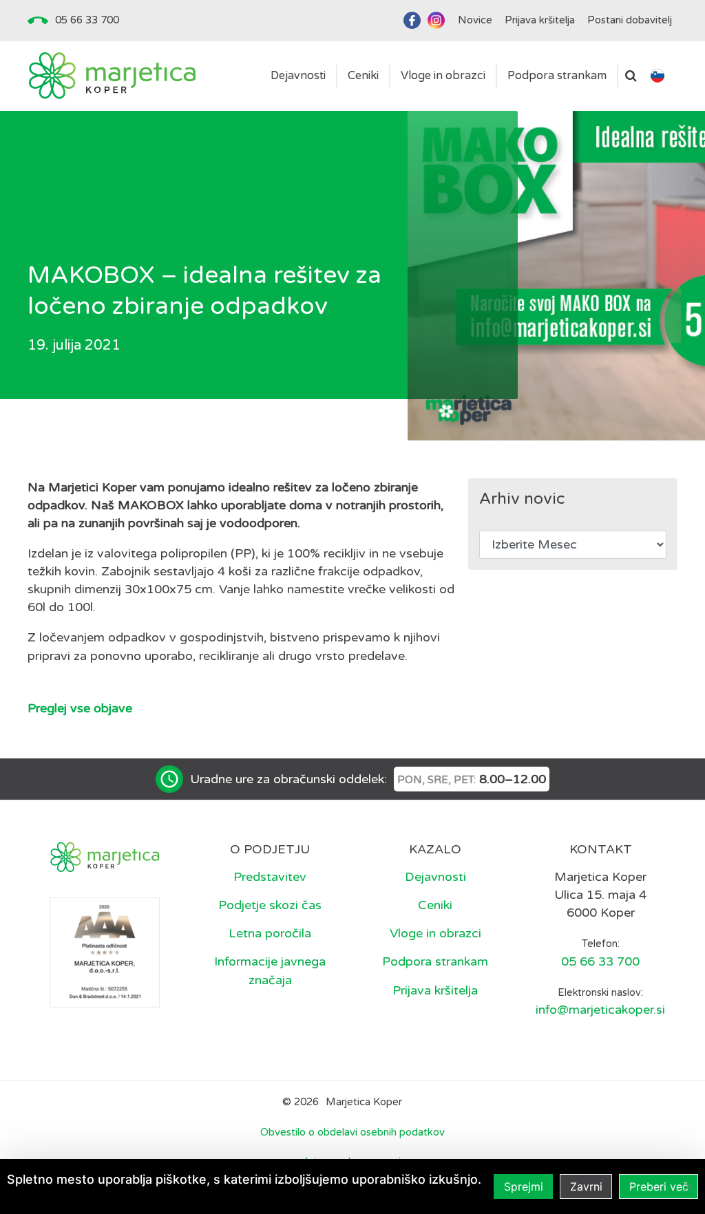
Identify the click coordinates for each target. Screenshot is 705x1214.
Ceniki (435, 905)
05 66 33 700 (87, 20)
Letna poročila (270, 933)
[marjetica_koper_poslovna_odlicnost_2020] (105, 951)
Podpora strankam (435, 961)
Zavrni (586, 1186)
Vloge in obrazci (435, 933)
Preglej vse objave (80, 708)
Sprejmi (523, 1186)
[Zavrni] (688, 1186)
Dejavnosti (435, 876)
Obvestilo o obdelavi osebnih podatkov (352, 1132)
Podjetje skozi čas (270, 905)
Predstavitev (269, 876)
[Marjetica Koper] (112, 76)
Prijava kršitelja (435, 990)
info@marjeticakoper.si (600, 1009)
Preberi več (658, 1186)
